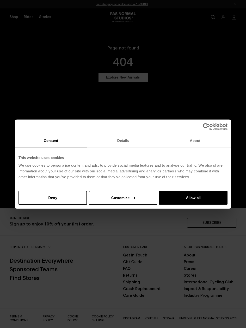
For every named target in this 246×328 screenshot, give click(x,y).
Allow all (193, 197)
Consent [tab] (51, 141)
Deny (52, 197)
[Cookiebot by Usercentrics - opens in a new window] (206, 126)
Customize (120, 197)
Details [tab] (123, 141)
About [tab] (195, 141)
